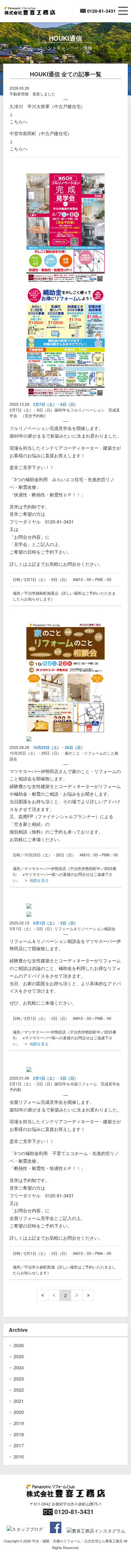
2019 (19, 1423)
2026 (19, 1345)
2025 (19, 1356)
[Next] (77, 1295)
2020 (19, 1412)
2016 (19, 1456)
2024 (19, 1367)
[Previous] (54, 1295)
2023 (19, 1378)
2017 (19, 1445)
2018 (19, 1434)
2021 (19, 1401)
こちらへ (18, 121)
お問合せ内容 (27, 537)
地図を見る (39, 880)
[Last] (88, 1295)
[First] (42, 1295)
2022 (19, 1390)
